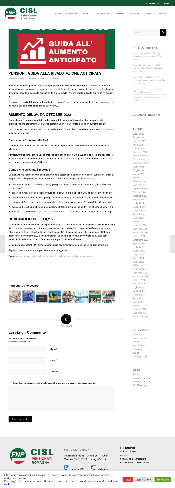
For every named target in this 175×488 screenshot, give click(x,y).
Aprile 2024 (138, 214)
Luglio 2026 (138, 133)
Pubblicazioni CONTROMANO (135, 462)
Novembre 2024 (140, 188)
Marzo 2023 (138, 261)
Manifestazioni (140, 338)
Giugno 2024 (139, 206)
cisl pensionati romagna (43, 256)
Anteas (123, 455)
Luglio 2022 (138, 287)
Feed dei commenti (142, 381)
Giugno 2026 (139, 137)
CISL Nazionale (128, 451)
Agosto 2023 (139, 243)
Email (53, 360)
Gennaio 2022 (139, 309)
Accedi (136, 374)
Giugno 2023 (139, 250)
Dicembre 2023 (140, 228)
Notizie (136, 341)
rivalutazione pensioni (82, 256)
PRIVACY (168, 3)
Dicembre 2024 (140, 184)
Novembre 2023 (140, 232)
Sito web (54, 371)
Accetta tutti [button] (163, 479)
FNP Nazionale (127, 447)
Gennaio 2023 (139, 268)
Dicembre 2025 (140, 152)
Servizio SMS (77, 468)
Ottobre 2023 (139, 236)
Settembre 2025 (140, 162)
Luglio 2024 (138, 203)
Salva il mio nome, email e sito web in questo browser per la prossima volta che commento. (54, 383)
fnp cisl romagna (63, 256)
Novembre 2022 (140, 276)
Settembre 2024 (140, 195)
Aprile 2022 (138, 298)
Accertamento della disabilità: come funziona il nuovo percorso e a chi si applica (147, 56)
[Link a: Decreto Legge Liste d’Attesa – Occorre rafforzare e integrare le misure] (68, 297)
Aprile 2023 (138, 258)
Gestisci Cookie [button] (143, 479)
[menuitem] (153, 3)
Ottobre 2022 (139, 279)
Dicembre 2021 (140, 312)
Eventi (136, 334)
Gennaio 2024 (139, 225)
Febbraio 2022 (140, 305)
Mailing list (102, 468)
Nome (53, 348)
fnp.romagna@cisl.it (96, 459)
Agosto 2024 (139, 199)
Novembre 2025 (140, 155)
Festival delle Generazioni (133, 458)
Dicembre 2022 (140, 272)
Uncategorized (140, 356)
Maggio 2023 (139, 254)
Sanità (136, 352)
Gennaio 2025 (139, 181)
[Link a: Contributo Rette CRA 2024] (108, 297)
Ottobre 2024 (139, 192)
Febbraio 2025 (140, 177)
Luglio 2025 (138, 166)
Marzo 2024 (138, 217)
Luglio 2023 (138, 247)
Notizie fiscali (139, 345)
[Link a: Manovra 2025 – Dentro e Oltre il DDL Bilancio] (95, 297)
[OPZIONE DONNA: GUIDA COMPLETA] (172, 244)
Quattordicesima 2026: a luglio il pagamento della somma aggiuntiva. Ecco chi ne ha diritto (149, 79)
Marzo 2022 (138, 301)
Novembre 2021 (140, 316)
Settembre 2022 (140, 283)
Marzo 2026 (138, 148)
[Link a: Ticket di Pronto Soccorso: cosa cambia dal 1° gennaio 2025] (81, 297)
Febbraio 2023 (140, 265)
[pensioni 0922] (62, 49)
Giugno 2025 (139, 170)
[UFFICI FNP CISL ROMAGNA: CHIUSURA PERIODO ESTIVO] (2, 244)
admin (55, 78)
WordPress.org (140, 385)
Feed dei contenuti (142, 377)
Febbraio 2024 (140, 221)
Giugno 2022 (139, 290)
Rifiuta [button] (128, 479)
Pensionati (44, 78)
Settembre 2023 (140, 239)
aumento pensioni (22, 256)
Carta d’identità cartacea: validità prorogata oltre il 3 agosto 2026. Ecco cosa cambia (148, 68)
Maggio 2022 (139, 294)
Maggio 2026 (139, 141)
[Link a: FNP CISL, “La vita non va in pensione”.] (55, 297)
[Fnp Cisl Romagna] (20, 13)
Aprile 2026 (138, 144)
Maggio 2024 (139, 210)
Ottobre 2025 (139, 159)
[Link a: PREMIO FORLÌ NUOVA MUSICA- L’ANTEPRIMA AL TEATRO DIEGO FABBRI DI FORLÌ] (41, 297)
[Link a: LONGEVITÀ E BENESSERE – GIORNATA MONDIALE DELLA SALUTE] (15, 297)
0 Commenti (31, 78)
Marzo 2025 (138, 174)
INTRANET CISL (153, 3)
